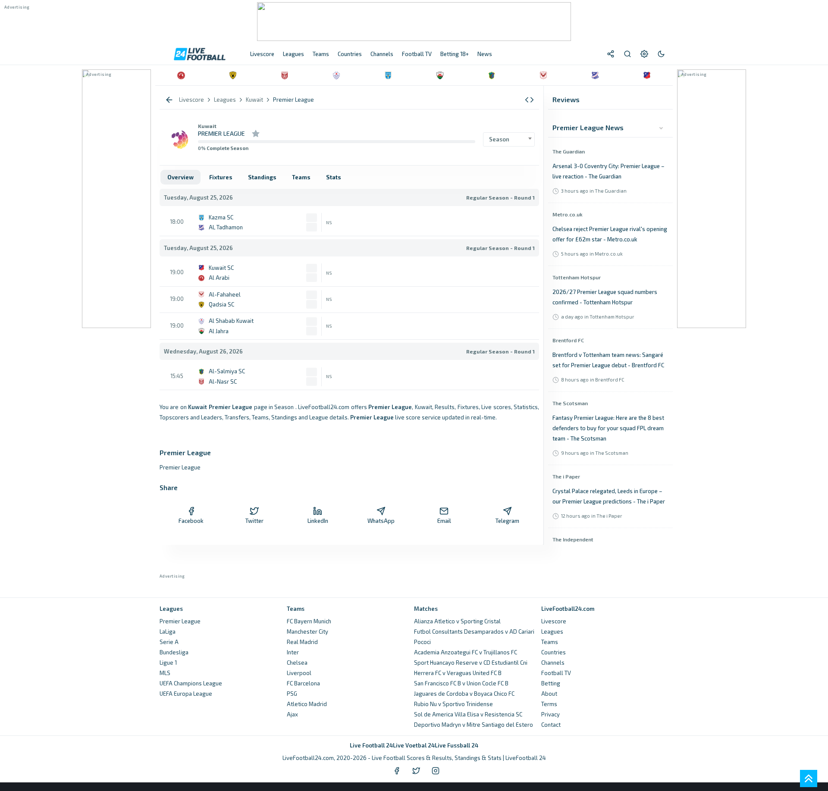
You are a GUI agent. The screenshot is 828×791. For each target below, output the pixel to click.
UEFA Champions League (191, 683)
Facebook (191, 520)
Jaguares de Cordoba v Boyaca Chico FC (464, 693)
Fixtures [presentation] (220, 177)
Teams (549, 641)
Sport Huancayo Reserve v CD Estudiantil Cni (470, 662)
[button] (529, 99)
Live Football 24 (371, 745)
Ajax (292, 714)
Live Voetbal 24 (414, 745)
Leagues (552, 631)
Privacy (550, 714)
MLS (165, 672)
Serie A (169, 641)
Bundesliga (174, 652)
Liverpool (299, 672)
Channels (553, 662)
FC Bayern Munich (309, 621)
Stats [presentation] (333, 177)
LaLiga (168, 631)
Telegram (507, 520)
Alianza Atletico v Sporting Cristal (457, 621)
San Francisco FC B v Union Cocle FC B (461, 683)
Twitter (254, 520)
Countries (553, 652)
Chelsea (297, 662)
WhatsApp (381, 520)
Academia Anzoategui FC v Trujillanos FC (465, 652)
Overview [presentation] (180, 177)
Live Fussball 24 (456, 745)
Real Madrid (302, 641)
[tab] (180, 177)
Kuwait (207, 126)
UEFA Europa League (186, 693)
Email (444, 520)
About (549, 693)
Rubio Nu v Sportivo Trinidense (453, 703)
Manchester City (307, 631)
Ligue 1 (168, 662)
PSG (292, 693)
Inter (293, 652)
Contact (551, 724)
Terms (549, 703)
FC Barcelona (303, 683)
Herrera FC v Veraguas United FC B (458, 672)
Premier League (180, 621)
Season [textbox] (499, 139)
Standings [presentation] (262, 177)
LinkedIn (317, 520)
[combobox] (509, 139)
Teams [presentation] (301, 177)
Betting (550, 683)
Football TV (556, 672)
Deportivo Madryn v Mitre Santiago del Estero (473, 724)
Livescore (553, 621)
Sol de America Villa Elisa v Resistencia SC (468, 714)
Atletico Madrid (307, 703)
